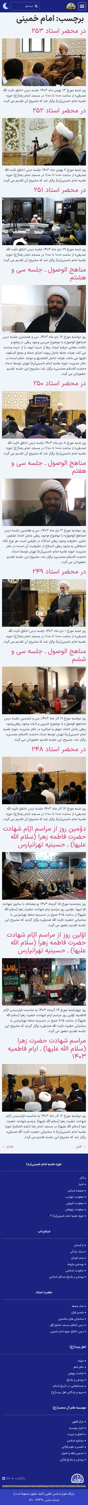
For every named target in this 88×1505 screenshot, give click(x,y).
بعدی (8, 1146)
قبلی (81, 1146)
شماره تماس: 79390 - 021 (44, 1500)
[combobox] (25, 6)
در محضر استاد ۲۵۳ (59, 31)
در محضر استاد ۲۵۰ (59, 384)
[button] (82, 6)
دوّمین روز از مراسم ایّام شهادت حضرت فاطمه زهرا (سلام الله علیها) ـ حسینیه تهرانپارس (44, 837)
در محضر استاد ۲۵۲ (59, 111)
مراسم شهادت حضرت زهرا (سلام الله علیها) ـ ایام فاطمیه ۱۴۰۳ (47, 1049)
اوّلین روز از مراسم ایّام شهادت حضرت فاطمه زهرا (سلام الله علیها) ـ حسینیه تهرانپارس (46, 943)
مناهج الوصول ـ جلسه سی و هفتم (48, 467)
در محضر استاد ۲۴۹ (59, 572)
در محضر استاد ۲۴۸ (59, 749)
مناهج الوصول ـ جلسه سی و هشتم (48, 274)
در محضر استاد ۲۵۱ (60, 190)
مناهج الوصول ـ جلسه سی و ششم (48, 655)
